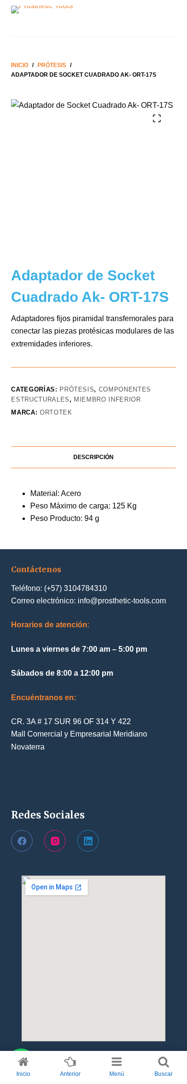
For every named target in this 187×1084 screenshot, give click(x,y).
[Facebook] (22, 841)
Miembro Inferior (107, 399)
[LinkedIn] (88, 841)
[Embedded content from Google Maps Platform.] (93, 958)
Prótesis (76, 389)
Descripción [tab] (93, 457)
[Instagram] (55, 841)
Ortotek (56, 412)
